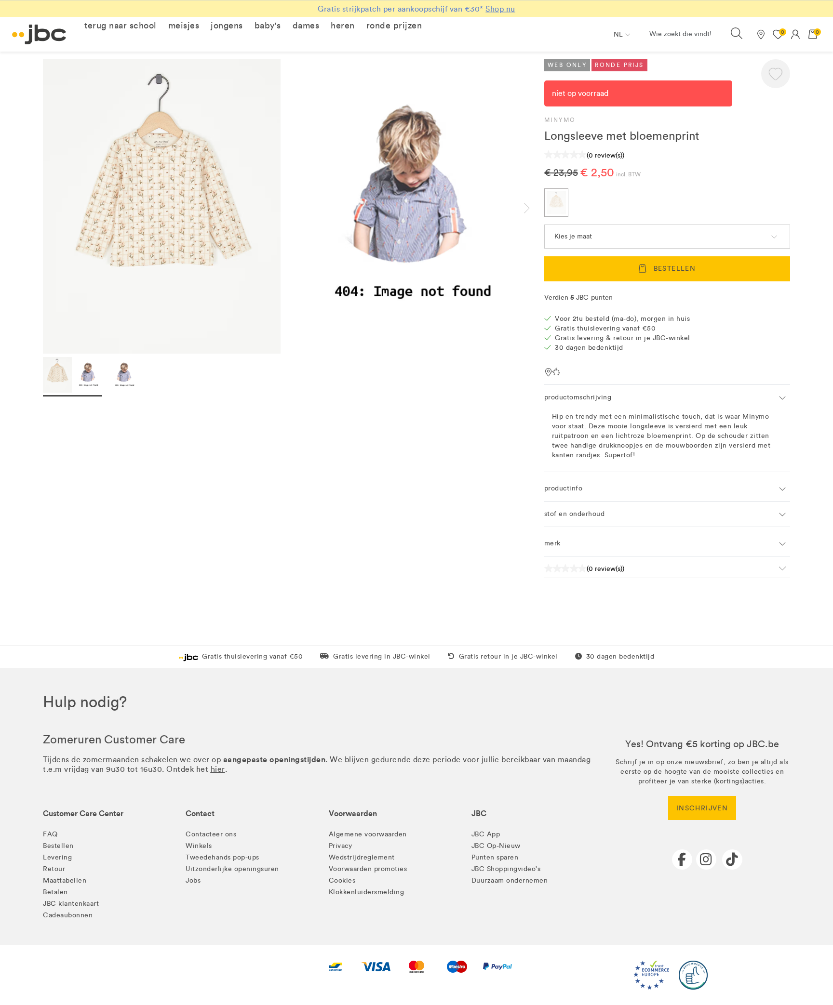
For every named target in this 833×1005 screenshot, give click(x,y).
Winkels (199, 846)
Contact (200, 813)
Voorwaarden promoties (368, 869)
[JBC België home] (39, 34)
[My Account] (795, 34)
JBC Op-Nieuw (496, 846)
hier (218, 769)
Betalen (55, 892)
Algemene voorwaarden (368, 834)
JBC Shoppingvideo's (506, 869)
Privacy (340, 846)
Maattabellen (64, 880)
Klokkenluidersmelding (366, 892)
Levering (57, 857)
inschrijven (702, 808)
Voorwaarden (353, 813)
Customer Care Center (83, 813)
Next (534, 208)
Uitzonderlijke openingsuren (232, 869)
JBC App (485, 834)
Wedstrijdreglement (362, 857)
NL (618, 34)
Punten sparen (495, 857)
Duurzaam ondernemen (509, 880)
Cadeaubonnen (68, 915)
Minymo (560, 120)
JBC (478, 813)
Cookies (342, 880)
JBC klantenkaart (71, 903)
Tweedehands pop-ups (222, 857)
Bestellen (58, 846)
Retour (54, 869)
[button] (121, 25)
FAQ (50, 834)
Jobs (193, 880)
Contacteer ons (211, 834)
